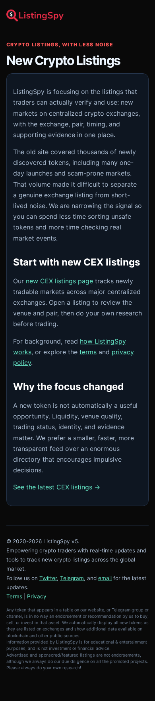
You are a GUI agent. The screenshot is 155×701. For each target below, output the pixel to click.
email (105, 578)
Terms (14, 596)
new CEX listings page (59, 281)
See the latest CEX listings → (56, 487)
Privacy (36, 596)
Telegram (72, 578)
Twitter (48, 578)
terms (88, 352)
